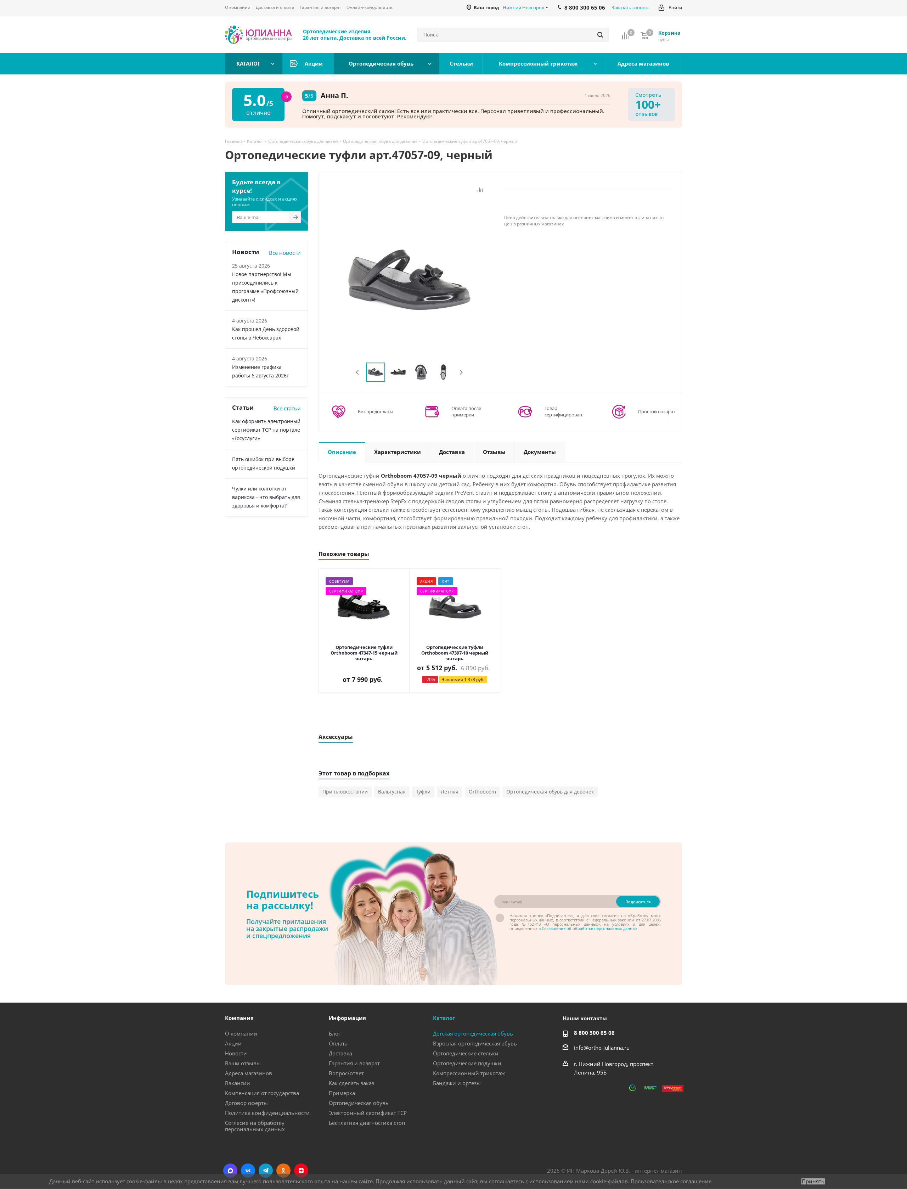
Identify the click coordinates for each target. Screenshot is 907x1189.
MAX (230, 1170)
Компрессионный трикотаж (469, 1073)
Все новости (285, 252)
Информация (347, 1017)
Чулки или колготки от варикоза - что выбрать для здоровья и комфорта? (266, 497)
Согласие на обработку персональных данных (255, 1126)
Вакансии (237, 1083)
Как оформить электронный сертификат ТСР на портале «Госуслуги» (266, 430)
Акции (233, 1043)
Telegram (266, 1170)
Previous (358, 372)
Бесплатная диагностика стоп (367, 1122)
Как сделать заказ (351, 1083)
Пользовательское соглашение (671, 1181)
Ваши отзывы (243, 1063)
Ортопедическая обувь (359, 1102)
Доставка (340, 1053)
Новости (236, 1053)
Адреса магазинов (248, 1073)
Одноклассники (283, 1170)
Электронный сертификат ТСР (368, 1112)
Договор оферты (246, 1102)
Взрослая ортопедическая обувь (475, 1043)
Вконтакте (248, 1170)
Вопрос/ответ (346, 1073)
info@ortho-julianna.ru (602, 1047)
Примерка (342, 1093)
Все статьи (287, 408)
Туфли (423, 791)
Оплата (338, 1043)
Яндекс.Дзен (301, 1170)
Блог (334, 1033)
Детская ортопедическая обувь (473, 1033)
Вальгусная (392, 791)
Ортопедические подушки (467, 1063)
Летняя (449, 791)
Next (461, 372)
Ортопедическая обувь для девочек (550, 791)
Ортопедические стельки (465, 1053)
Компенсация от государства (262, 1093)
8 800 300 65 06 (594, 1032)
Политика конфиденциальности (267, 1112)
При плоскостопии (345, 791)
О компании (241, 1033)
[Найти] (600, 35)
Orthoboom (482, 791)
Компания (239, 1017)
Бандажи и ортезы (457, 1083)
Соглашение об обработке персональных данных (589, 928)
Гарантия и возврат (354, 1063)
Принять (813, 1181)
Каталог (444, 1017)
